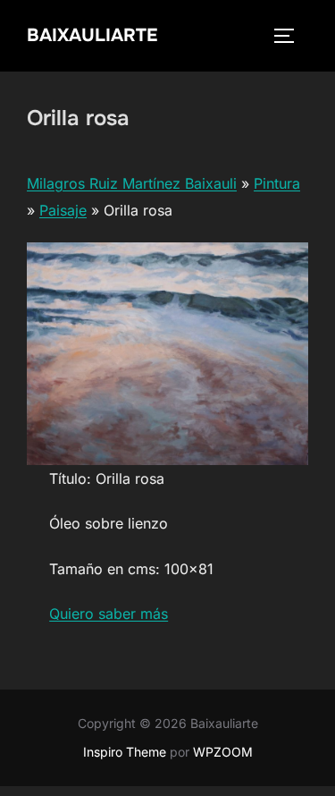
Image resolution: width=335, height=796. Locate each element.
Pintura (277, 183)
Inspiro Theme (124, 751)
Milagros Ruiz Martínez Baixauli (132, 183)
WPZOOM (223, 751)
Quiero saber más (108, 613)
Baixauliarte (92, 35)
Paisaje (63, 210)
